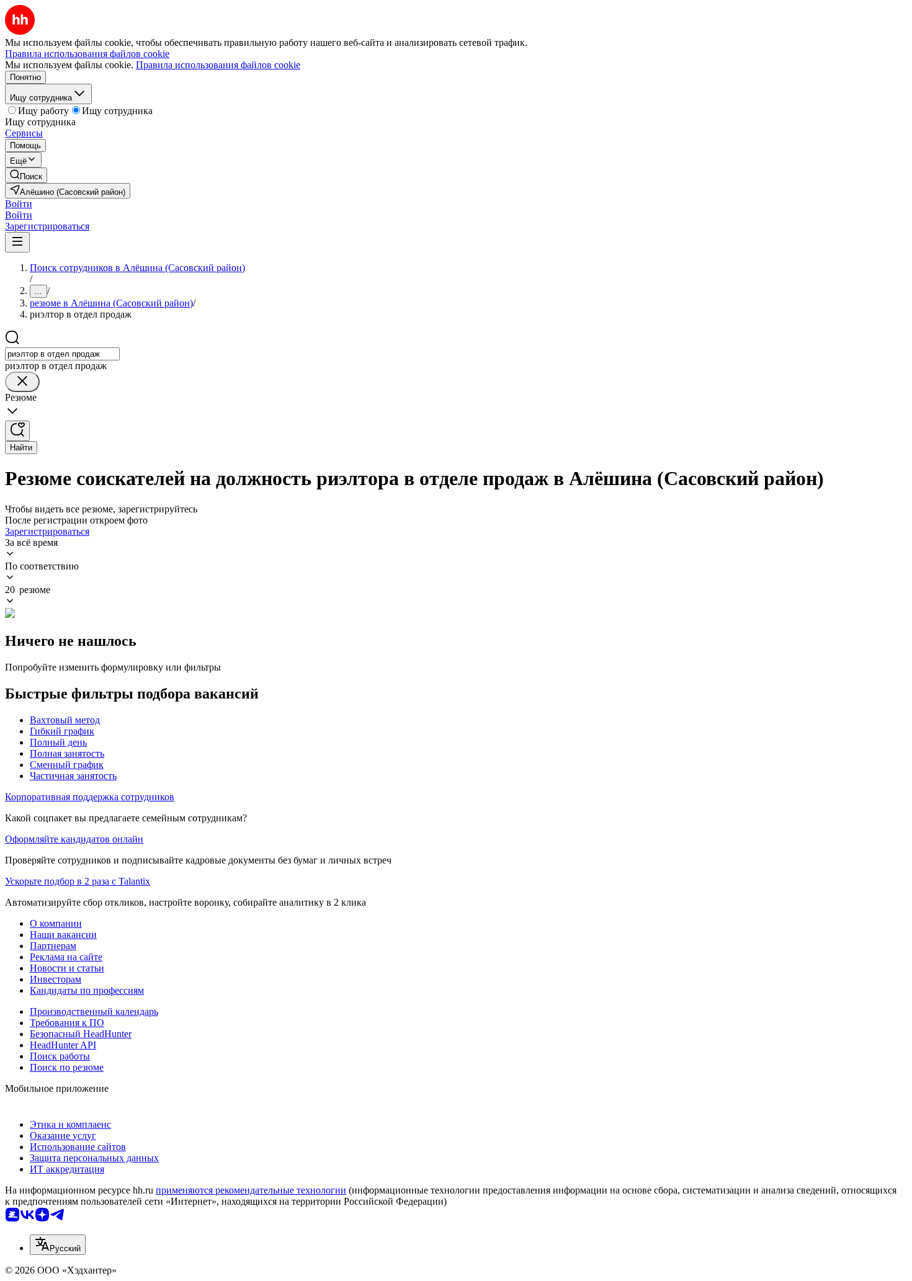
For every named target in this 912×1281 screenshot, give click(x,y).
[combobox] (62, 353)
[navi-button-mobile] (17, 242)
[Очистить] (22, 382)
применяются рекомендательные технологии (251, 1190)
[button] (18, 204)
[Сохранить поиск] (17, 431)
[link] (26, 175)
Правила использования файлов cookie (218, 65)
